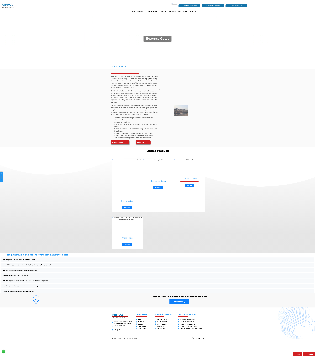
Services (163, 11)
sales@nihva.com (238, 5)
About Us (140, 11)
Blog (179, 11)
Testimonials (172, 11)
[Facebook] (193, 338)
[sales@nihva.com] (112, 330)
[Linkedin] (199, 338)
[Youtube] (202, 338)
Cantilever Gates (189, 178)
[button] (143, 142)
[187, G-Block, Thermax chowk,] (112, 322)
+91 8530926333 (216, 5)
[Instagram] (196, 338)
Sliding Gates (127, 201)
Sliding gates (148, 85)
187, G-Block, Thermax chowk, (123, 321)
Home (133, 11)
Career (185, 11)
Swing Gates (127, 238)
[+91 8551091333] (112, 326)
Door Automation (152, 11)
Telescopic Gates (158, 181)
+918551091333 (193, 5)
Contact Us (193, 11)
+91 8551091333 (119, 326)
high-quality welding (150, 79)
